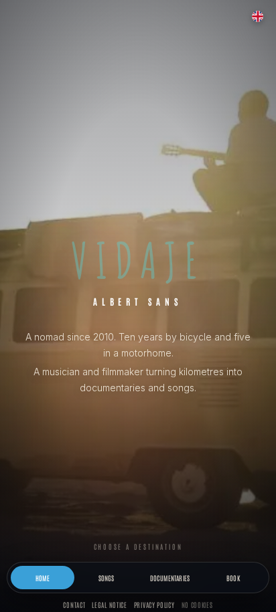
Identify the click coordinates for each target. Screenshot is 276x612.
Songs (106, 577)
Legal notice (109, 604)
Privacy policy (154, 604)
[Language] (257, 16)
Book (233, 577)
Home (43, 577)
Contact (74, 604)
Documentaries (170, 577)
